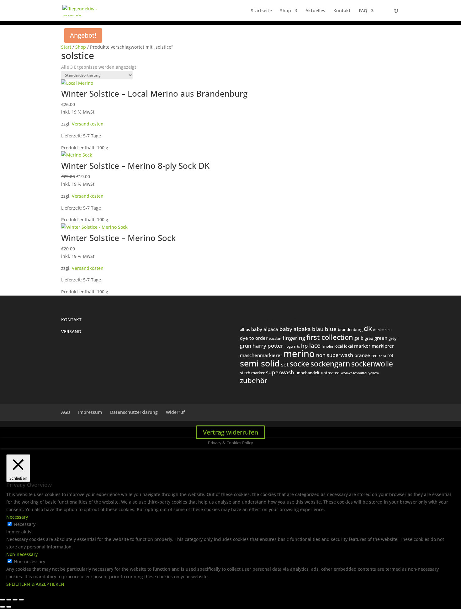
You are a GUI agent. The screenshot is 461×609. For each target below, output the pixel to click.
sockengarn (330, 364)
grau (369, 338)
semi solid (260, 363)
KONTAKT (71, 320)
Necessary (24, 524)
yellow (373, 373)
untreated (330, 373)
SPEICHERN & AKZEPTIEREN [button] (35, 584)
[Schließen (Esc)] (21, 600)
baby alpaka (295, 329)
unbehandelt (307, 373)
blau (318, 329)
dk (368, 328)
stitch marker (252, 373)
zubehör (253, 380)
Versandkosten (87, 124)
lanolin (327, 346)
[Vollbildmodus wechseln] (8, 600)
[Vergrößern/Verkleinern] (2, 600)
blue (330, 329)
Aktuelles (315, 10)
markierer (383, 346)
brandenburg (350, 329)
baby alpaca (264, 329)
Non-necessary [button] (22, 554)
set (285, 364)
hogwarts (292, 346)
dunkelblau (382, 329)
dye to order (254, 338)
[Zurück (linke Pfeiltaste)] (2, 607)
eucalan (275, 338)
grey (393, 338)
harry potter (267, 345)
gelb (358, 338)
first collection (329, 337)
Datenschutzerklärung (134, 412)
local (338, 346)
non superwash (334, 355)
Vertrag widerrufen (230, 432)
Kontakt (342, 10)
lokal (348, 346)
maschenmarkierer (261, 355)
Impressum (90, 412)
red (374, 355)
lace (315, 345)
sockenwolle (372, 364)
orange (362, 355)
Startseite (261, 10)
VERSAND (71, 331)
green (380, 338)
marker (362, 346)
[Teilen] (15, 600)
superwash (280, 372)
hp (304, 345)
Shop (285, 10)
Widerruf (175, 412)
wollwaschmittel (354, 373)
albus (245, 329)
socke (299, 364)
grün (245, 345)
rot (390, 355)
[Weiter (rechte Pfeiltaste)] (8, 607)
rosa (382, 356)
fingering (294, 337)
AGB (65, 412)
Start (66, 47)
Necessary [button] (17, 517)
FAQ (363, 10)
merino (299, 353)
